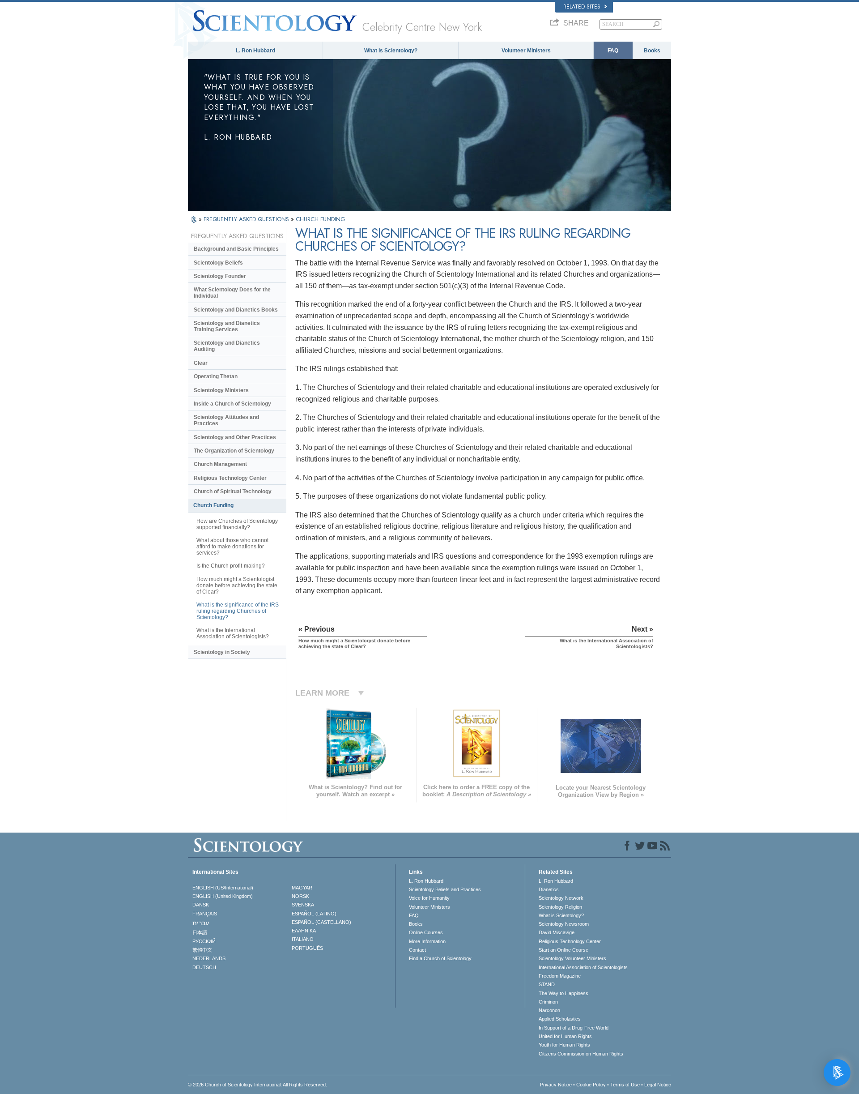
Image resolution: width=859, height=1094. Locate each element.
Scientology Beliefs (218, 263)
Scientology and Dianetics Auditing (227, 346)
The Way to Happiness (563, 993)
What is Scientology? (390, 50)
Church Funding (213, 505)
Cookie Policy (591, 1084)
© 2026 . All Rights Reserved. (257, 1084)
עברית (200, 923)
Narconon (549, 1010)
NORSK (300, 896)
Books (652, 50)
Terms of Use (625, 1084)
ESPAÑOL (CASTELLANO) (321, 922)
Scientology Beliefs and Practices (445, 889)
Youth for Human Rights (564, 1044)
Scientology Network (561, 898)
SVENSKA (303, 904)
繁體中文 (202, 950)
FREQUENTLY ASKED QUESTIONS (247, 219)
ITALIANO (303, 939)
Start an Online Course (563, 950)
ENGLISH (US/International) (222, 887)
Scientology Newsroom (564, 924)
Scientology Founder (220, 276)
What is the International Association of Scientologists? (232, 633)
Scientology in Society (222, 652)
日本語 (199, 932)
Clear (201, 363)
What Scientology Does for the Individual (232, 292)
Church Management (220, 464)
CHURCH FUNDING (320, 219)
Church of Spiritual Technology (233, 491)
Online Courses (426, 932)
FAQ (613, 50)
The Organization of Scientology (234, 451)
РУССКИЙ (204, 941)
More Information (427, 941)
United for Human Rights (565, 1036)
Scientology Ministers (221, 390)
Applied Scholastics (560, 1018)
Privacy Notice (556, 1084)
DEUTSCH (204, 967)
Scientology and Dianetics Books (236, 310)
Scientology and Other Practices (235, 437)
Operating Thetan (216, 376)
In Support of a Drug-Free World (573, 1027)
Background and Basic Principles (236, 249)
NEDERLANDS (208, 958)
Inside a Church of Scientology (232, 404)
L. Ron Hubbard (255, 50)
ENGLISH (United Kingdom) (222, 896)
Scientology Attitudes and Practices (226, 420)
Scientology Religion (560, 907)
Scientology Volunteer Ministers (572, 958)
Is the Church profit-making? (230, 566)
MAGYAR (302, 887)
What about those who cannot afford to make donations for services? (232, 546)
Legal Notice (657, 1084)
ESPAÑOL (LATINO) (314, 913)
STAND (547, 984)
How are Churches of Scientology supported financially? (237, 524)
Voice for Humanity (429, 898)
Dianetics (549, 889)
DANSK (200, 904)
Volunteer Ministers (526, 50)
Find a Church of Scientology (440, 958)
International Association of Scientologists (583, 967)
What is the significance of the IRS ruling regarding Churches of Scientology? (237, 611)
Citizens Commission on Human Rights (581, 1053)
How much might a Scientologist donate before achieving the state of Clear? (236, 585)
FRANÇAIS (204, 913)
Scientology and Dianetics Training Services (227, 326)
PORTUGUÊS (307, 948)
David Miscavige (556, 932)
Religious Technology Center (230, 478)
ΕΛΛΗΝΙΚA (304, 930)
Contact (417, 950)
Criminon (548, 1001)
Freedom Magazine (560, 976)
